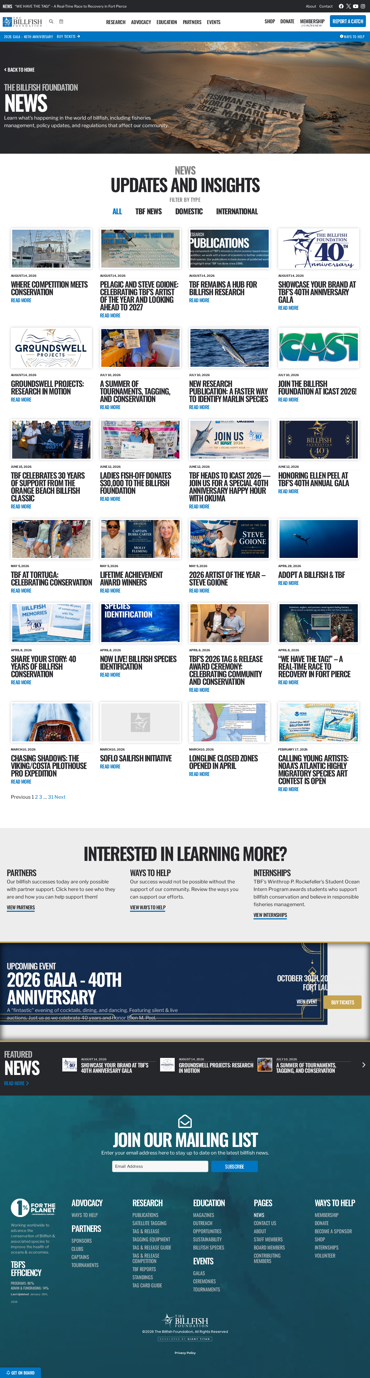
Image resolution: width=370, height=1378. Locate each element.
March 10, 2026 (23, 749)
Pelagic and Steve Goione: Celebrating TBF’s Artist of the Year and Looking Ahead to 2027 (139, 295)
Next (60, 797)
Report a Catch (348, 21)
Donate (287, 21)
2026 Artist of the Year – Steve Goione (227, 578)
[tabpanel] (185, 514)
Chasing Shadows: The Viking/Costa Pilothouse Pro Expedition (49, 765)
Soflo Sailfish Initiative (135, 758)
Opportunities (207, 1231)
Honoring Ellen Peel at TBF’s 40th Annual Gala (313, 478)
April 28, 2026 (289, 566)
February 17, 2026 (293, 749)
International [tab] (237, 211)
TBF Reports (144, 1268)
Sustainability (207, 1239)
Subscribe (234, 1166)
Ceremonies (204, 1281)
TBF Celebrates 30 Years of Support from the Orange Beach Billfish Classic (48, 486)
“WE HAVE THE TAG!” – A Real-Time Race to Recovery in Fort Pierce (314, 666)
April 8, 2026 (21, 650)
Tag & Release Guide (151, 1247)
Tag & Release (145, 1231)
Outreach (202, 1222)
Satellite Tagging (149, 1222)
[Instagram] (363, 6)
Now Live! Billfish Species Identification (138, 662)
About (311, 6)
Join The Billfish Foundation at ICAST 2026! (317, 387)
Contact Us (265, 1222)
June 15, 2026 (21, 467)
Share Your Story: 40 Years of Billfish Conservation (43, 666)
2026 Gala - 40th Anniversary (28, 36)
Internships (272, 872)
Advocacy (141, 21)
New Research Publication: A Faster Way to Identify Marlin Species (228, 390)
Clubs (77, 1248)
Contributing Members (267, 1258)
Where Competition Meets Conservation (49, 287)
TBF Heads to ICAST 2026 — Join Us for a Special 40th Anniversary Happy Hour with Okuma (229, 486)
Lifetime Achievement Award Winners (131, 578)
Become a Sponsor (333, 1231)
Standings (142, 1277)
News (7, 6)
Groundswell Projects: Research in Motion (47, 387)
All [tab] (117, 211)
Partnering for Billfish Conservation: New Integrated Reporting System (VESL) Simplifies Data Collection (101, 6)
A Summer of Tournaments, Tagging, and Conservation (135, 390)
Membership (312, 21)
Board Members (269, 1247)
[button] (364, 1064)
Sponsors (82, 1240)
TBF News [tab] (148, 211)
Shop (270, 21)
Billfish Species (208, 1247)
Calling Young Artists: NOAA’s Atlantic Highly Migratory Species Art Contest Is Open (313, 769)
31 (50, 797)
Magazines (203, 1214)
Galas (199, 1273)
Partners (192, 21)
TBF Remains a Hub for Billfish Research (223, 287)
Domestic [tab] (189, 211)
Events (213, 21)
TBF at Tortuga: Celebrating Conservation (51, 578)
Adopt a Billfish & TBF (311, 574)
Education (167, 21)
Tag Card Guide (147, 1285)
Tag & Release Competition (145, 1258)
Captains (80, 1256)
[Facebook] (341, 6)
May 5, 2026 (20, 566)
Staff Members (268, 1239)
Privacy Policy (185, 1353)
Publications (145, 1214)
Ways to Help (150, 872)
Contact (326, 6)
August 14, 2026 (24, 276)
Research (116, 21)
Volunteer (325, 1255)
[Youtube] (356, 6)
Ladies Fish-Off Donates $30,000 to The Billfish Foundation (135, 482)
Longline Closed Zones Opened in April (223, 761)
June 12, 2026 (110, 467)
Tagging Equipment (151, 1239)
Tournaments (85, 1264)
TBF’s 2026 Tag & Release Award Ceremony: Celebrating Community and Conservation (225, 670)
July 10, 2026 (110, 375)
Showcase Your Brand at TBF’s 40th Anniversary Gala (317, 291)
